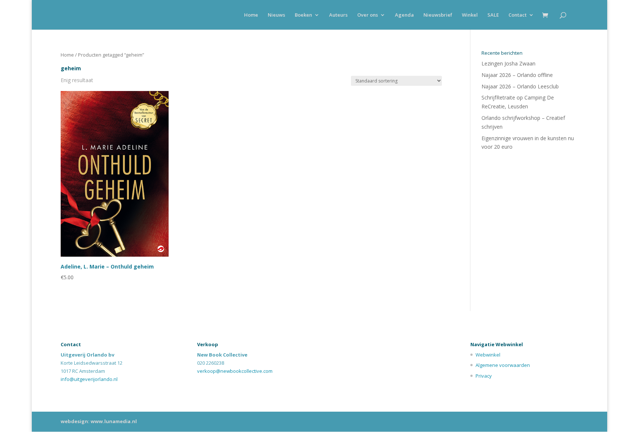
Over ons (367, 15)
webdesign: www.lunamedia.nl (99, 421)
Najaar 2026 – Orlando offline (517, 74)
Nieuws (276, 15)
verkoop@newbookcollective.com (235, 371)
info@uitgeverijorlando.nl (89, 379)
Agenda (404, 15)
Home (251, 15)
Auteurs (338, 15)
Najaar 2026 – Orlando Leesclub (520, 86)
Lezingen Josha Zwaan (508, 63)
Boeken (303, 15)
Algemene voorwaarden (503, 365)
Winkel (470, 15)
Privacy (484, 375)
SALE (493, 15)
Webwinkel (488, 354)
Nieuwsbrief (437, 15)
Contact (517, 15)
